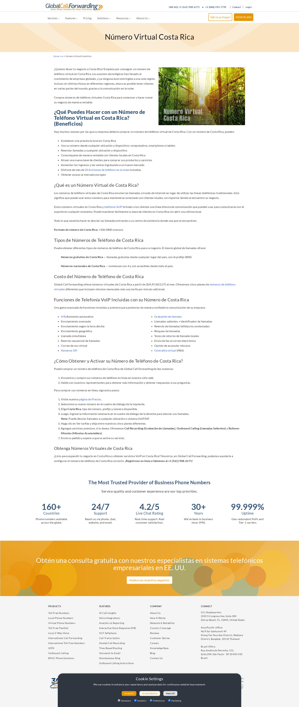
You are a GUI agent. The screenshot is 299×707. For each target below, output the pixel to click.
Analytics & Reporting (111, 623)
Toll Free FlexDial (58, 628)
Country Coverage (160, 628)
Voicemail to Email (109, 653)
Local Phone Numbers (60, 617)
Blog (152, 653)
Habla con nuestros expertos (149, 580)
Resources (122, 18)
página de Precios (90, 399)
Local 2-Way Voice (58, 633)
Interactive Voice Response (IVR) (117, 628)
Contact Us (156, 658)
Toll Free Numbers (58, 612)
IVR (63, 316)
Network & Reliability (162, 623)
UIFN (51, 648)
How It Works (158, 617)
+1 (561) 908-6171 (189, 7)
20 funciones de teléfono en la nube (107, 169)
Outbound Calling (58, 653)
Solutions (103, 18)
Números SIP (69, 350)
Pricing (87, 18)
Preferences (159, 700)
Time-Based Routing (110, 648)
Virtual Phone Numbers (61, 623)
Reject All (170, 693)
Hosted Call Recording (112, 643)
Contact (236, 7)
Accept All (129, 693)
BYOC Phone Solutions (61, 658)
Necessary (126, 700)
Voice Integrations (109, 617)
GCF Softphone (107, 633)
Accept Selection (149, 693)
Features (70, 18)
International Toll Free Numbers (66, 643)
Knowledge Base (159, 648)
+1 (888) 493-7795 (215, 7)
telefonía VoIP (113, 206)
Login (249, 7)
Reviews (154, 633)
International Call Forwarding (65, 638)
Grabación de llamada (168, 316)
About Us (142, 18)
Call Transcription (109, 638)
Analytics (141, 700)
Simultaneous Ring (109, 658)
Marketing (176, 700)
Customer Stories (160, 638)
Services (53, 18)
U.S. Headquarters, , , (223, 616)
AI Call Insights (107, 612)
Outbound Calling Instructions (116, 663)
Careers (154, 643)
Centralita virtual (165, 350)
